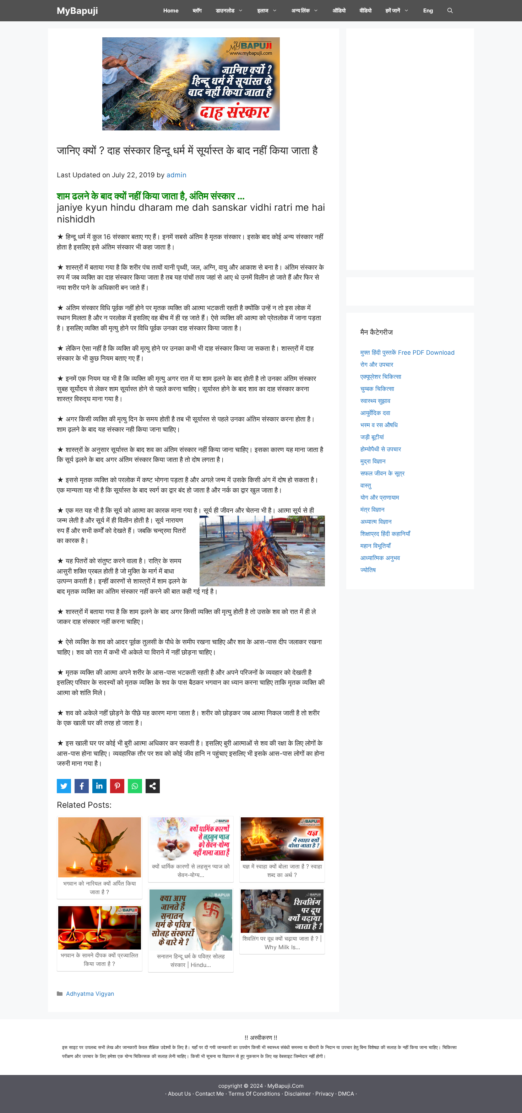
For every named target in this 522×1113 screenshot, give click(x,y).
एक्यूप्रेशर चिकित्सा (380, 376)
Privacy (324, 1093)
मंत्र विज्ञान (372, 509)
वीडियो (365, 10)
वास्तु (365, 485)
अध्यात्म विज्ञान (376, 521)
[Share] (153, 786)
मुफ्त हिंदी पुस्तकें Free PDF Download (407, 352)
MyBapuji (77, 10)
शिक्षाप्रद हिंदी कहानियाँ (385, 533)
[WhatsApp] (135, 786)
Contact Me (209, 1093)
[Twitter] (64, 786)
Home (171, 10)
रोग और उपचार (376, 364)
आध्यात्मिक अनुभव (380, 557)
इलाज (262, 10)
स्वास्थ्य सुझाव (375, 400)
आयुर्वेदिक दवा (375, 412)
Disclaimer (297, 1093)
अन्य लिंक (301, 10)
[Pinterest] (117, 786)
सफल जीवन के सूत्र (382, 473)
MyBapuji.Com (285, 1085)
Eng (428, 10)
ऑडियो (339, 10)
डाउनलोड (225, 10)
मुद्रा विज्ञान (373, 461)
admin (176, 175)
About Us (179, 1093)
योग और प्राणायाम (379, 497)
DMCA (346, 1093)
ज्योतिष (368, 570)
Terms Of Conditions (254, 1093)
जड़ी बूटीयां (372, 437)
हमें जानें (393, 10)
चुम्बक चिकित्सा (377, 388)
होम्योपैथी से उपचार (380, 449)
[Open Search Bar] (450, 10)
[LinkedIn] (99, 786)
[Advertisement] (410, 149)
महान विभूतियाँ (375, 545)
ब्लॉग (197, 10)
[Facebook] (82, 786)
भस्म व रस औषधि (379, 425)
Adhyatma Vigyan (90, 993)
